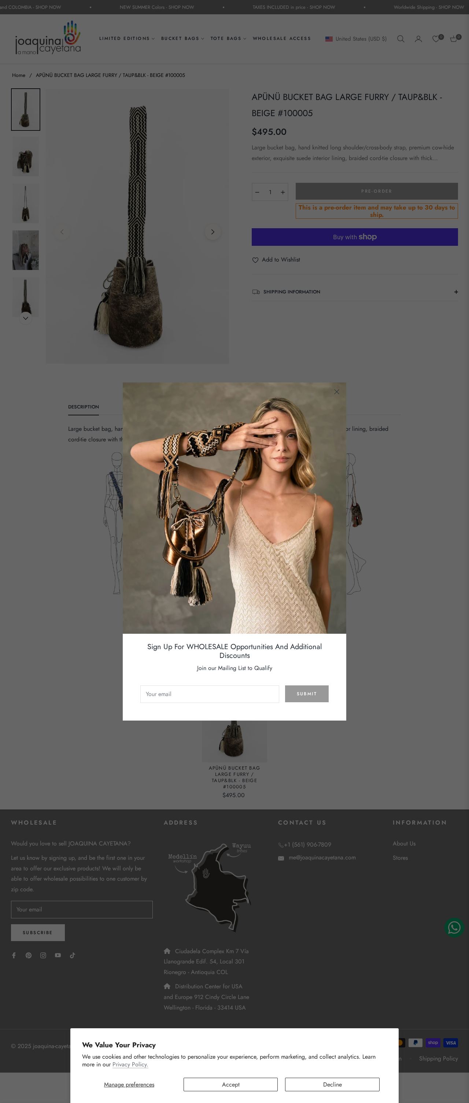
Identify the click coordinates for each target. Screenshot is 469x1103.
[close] (336, 392)
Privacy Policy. (130, 1064)
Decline (332, 1084)
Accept (231, 1084)
